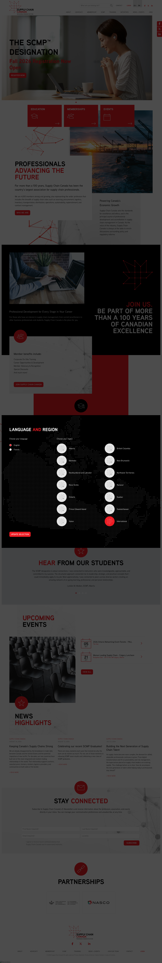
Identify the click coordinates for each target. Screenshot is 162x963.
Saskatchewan (120, 509)
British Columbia (120, 449)
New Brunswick (120, 461)
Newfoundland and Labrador (77, 473)
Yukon (68, 522)
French (16, 449)
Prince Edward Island (74, 509)
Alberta (69, 449)
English (17, 445)
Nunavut (117, 485)
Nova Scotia (71, 485)
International (122, 521)
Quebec (117, 497)
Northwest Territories (122, 473)
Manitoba (69, 461)
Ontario (69, 497)
